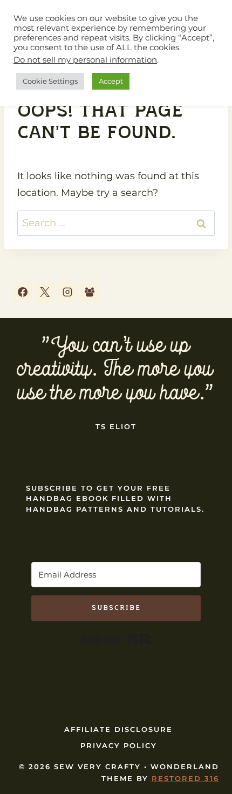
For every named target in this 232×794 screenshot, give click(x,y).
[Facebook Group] (89, 292)
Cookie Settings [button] (50, 81)
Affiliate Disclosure (118, 729)
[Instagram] (67, 292)
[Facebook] (22, 292)
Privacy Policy (118, 745)
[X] (44, 292)
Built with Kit (116, 639)
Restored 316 (185, 778)
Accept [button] (111, 81)
